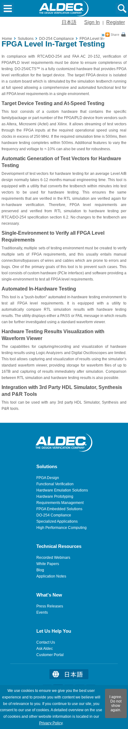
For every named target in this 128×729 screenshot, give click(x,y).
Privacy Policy (50, 723)
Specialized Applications (57, 521)
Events (42, 612)
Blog (40, 570)
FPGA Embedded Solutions (59, 509)
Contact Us (45, 642)
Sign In (92, 22)
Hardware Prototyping (54, 496)
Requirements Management (60, 503)
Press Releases (49, 606)
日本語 (69, 22)
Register (115, 22)
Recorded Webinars (53, 557)
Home (7, 38)
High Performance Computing (61, 527)
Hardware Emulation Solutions (62, 490)
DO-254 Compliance (53, 515)
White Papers (47, 564)
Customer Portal (50, 655)
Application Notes (51, 576)
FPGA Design (47, 478)
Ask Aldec (44, 648)
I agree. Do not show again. (115, 703)
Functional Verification (55, 484)
